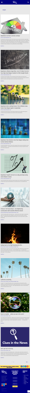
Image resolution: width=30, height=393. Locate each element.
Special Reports (26, 378)
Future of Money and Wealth (12, 281)
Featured (4, 37)
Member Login (26, 382)
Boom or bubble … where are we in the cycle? (12, 314)
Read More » (2, 45)
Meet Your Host (26, 375)
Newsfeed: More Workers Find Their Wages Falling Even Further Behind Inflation (14, 141)
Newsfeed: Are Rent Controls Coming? (10, 36)
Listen (25, 376)
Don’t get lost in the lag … (7, 349)
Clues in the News (5, 281)
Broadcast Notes (5, 212)
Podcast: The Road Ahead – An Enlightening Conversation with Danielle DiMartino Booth (12, 210)
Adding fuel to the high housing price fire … (12, 245)
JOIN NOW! (15, 386)
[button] (2, 2)
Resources (25, 377)
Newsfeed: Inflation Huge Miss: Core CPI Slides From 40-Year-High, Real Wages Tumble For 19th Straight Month (15, 72)
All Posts (2, 37)
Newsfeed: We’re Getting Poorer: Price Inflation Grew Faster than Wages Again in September (14, 107)
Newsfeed (7, 37)
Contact (25, 383)
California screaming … (6, 280)
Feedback (25, 381)
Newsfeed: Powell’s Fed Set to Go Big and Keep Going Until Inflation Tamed (14, 176)
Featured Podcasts (13, 212)
